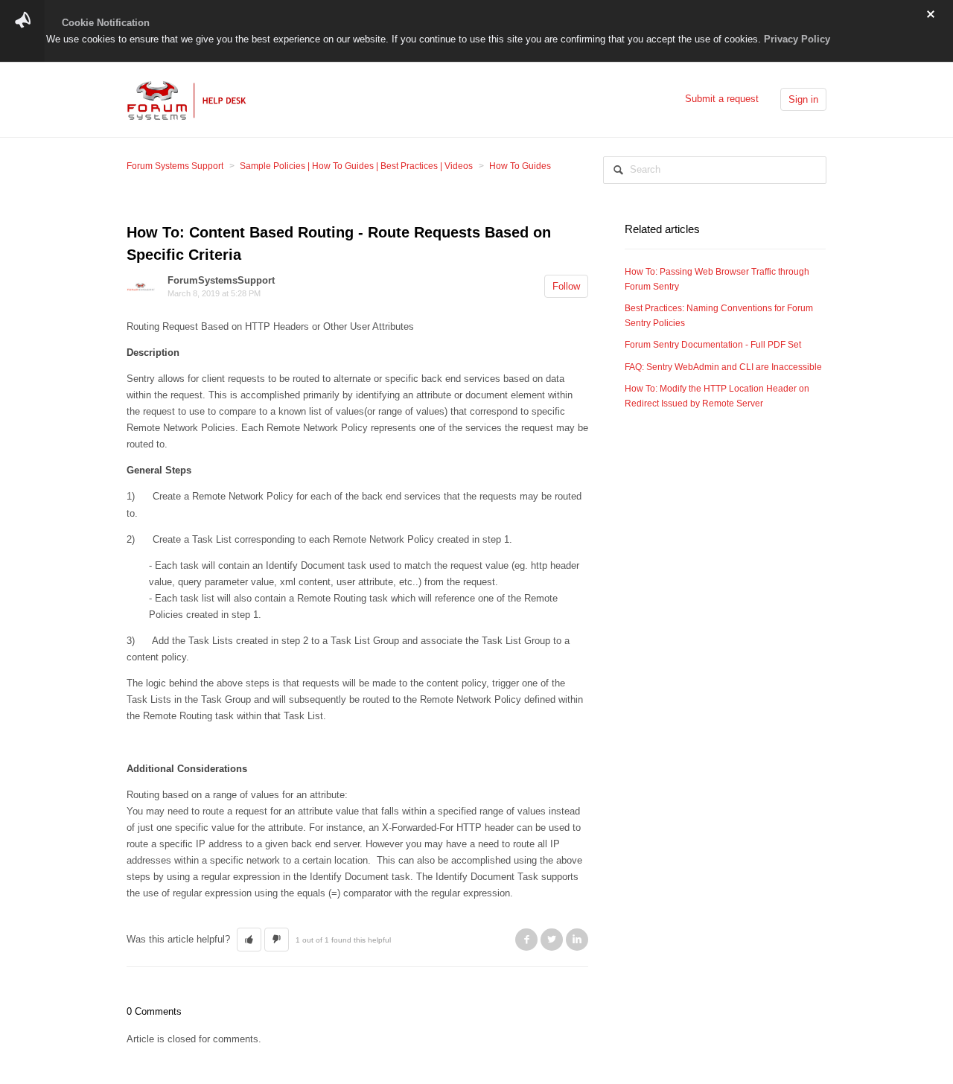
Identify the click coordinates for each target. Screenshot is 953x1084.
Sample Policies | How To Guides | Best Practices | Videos (356, 166)
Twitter (552, 939)
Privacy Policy (797, 39)
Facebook (526, 939)
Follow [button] (566, 286)
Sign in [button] (803, 99)
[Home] (188, 98)
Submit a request (722, 98)
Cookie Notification (106, 22)
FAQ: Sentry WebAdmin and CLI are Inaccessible (723, 367)
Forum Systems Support (175, 166)
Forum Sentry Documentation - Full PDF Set (713, 344)
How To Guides (520, 166)
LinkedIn (577, 939)
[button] (249, 939)
